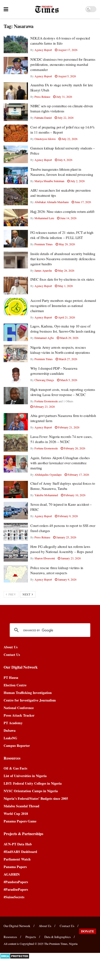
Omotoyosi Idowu (45, 139)
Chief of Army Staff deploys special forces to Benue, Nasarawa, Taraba (62, 486)
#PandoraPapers (16, 881)
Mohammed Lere (44, 218)
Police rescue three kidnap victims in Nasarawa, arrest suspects (56, 570)
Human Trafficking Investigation (28, 692)
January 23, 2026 (70, 558)
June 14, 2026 (67, 218)
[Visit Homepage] (47, 9)
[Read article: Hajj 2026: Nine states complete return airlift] (16, 218)
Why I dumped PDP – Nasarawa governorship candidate (53, 371)
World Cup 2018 (16, 813)
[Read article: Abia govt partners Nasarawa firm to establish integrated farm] (16, 422)
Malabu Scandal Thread (21, 806)
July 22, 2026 (65, 117)
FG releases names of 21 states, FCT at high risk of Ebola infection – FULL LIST (61, 235)
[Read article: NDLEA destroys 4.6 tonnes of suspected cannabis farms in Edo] (16, 44)
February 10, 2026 (74, 495)
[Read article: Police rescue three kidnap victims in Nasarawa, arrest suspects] (16, 574)
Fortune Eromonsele (46, 401)
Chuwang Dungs (44, 380)
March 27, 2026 (67, 359)
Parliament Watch (17, 859)
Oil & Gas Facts (15, 768)
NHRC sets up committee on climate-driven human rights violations (61, 108)
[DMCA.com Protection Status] (14, 955)
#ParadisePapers (16, 889)
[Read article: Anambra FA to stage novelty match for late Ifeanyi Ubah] (16, 91)
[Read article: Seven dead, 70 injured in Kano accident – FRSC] (16, 510)
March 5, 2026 (68, 380)
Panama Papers (15, 866)
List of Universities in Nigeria (25, 775)
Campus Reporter (17, 745)
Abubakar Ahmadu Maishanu (51, 202)
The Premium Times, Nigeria (60, 944)
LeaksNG (10, 738)
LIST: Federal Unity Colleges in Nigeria (33, 783)
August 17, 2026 (67, 50)
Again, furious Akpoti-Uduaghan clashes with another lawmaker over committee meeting (60, 462)
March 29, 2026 (68, 338)
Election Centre (15, 685)
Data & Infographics (57, 937)
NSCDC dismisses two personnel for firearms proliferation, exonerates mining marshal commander (62, 64)
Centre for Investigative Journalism (30, 700)
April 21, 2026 (66, 317)
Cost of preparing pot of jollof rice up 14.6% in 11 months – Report (62, 130)
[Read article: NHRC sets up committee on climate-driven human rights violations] (16, 112)
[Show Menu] (6, 9)
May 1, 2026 (65, 286)
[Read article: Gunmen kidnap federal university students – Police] (16, 154)
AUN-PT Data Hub (18, 844)
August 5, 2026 (66, 76)
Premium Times (43, 244)
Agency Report (43, 50)
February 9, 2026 (67, 516)
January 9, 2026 (66, 579)
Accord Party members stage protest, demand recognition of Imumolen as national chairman (63, 305)
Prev (12, 594)
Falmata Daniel (43, 117)
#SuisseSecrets (14, 897)
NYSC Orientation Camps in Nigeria (31, 790)
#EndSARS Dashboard (20, 851)
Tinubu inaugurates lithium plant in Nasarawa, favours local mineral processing (61, 172)
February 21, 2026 (68, 427)
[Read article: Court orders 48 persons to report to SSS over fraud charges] (16, 532)
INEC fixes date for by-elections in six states (62, 279)
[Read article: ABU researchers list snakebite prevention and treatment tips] (16, 196)
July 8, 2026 (64, 160)
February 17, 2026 (78, 474)
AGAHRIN (12, 874)
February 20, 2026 (74, 448)
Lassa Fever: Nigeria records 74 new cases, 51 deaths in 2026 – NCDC (61, 439)
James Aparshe (43, 270)
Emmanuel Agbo (44, 338)
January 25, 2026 (66, 537)
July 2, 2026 (77, 181)
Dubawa (10, 730)
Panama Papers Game (20, 821)
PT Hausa (11, 677)
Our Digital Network (17, 926)
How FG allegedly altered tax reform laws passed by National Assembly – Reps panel (61, 549)
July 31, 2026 (64, 97)
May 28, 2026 (65, 270)
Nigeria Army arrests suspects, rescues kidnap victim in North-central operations (60, 350)
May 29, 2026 (66, 244)
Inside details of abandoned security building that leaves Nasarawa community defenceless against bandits (62, 258)
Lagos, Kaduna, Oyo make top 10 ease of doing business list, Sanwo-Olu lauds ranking (62, 329)
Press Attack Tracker (19, 715)
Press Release (42, 97)
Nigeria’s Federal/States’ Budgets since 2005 (36, 798)
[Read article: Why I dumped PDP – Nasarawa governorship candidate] (16, 374)
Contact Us (12, 654)
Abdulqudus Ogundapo (48, 474)
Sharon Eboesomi (44, 558)
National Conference (19, 707)
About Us (10, 647)
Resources (10, 937)
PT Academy (13, 722)
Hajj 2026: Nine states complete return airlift (62, 211)
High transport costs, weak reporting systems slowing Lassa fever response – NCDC (62, 392)
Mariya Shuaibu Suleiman (49, 181)
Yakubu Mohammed (46, 495)
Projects (30, 937)
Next (27, 594)
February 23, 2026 (44, 406)
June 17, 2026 (82, 202)
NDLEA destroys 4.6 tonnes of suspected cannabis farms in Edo (60, 41)
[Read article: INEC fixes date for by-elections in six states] (16, 285)
